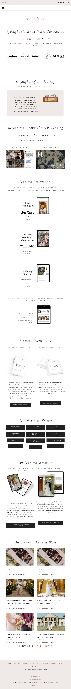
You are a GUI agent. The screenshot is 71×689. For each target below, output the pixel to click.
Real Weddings (35, 663)
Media (53, 663)
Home (9, 663)
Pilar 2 (8, 569)
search (4, 2)
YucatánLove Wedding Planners (24, 43)
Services (17, 663)
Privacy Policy (35, 685)
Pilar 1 (39, 569)
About (25, 663)
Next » (48, 645)
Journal (45, 663)
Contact (60, 663)
